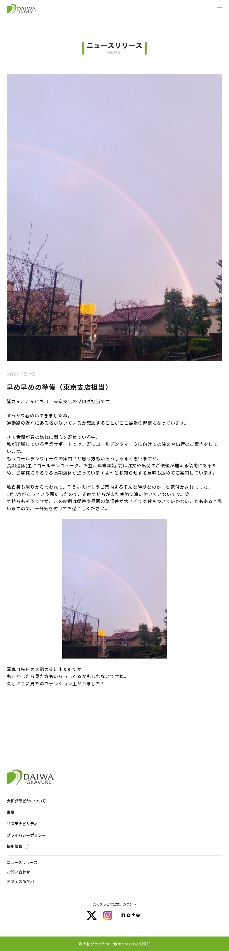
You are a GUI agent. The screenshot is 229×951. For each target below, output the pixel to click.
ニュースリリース (22, 862)
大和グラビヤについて (26, 800)
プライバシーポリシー (26, 835)
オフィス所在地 (20, 881)
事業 (11, 812)
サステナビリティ (22, 823)
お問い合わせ (18, 872)
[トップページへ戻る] (21, 9)
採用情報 (14, 846)
